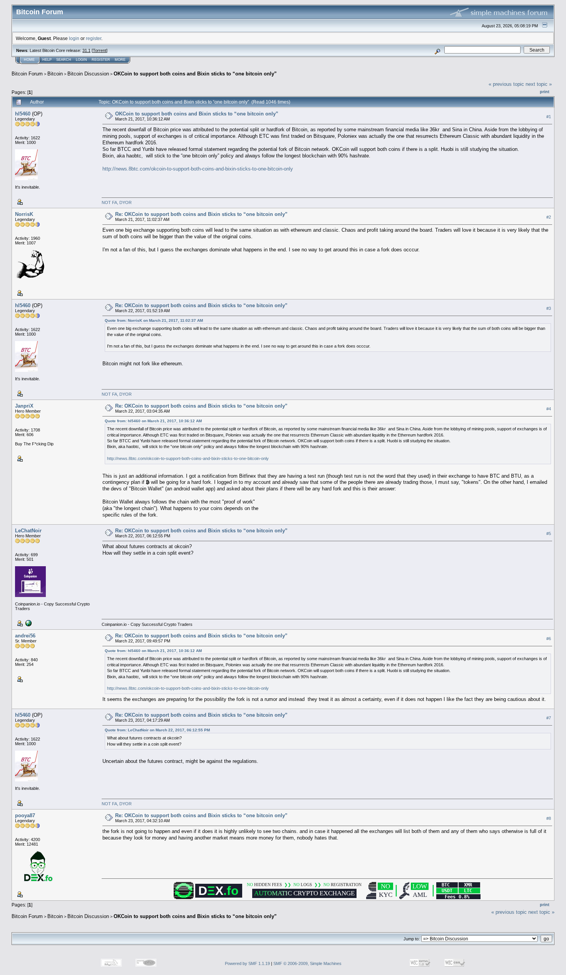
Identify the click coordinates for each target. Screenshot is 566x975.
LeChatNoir (28, 530)
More (120, 60)
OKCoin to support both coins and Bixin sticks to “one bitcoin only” (195, 74)
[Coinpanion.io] (28, 622)
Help (47, 60)
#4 (548, 408)
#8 (548, 818)
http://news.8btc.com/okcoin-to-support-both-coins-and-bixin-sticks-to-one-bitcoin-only (197, 169)
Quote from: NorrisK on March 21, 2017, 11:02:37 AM (154, 320)
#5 (548, 533)
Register (101, 60)
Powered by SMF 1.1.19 (247, 963)
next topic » (539, 84)
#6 (548, 638)
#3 (548, 308)
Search (63, 60)
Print (544, 91)
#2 (548, 217)
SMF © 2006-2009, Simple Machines (307, 963)
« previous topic (506, 84)
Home (29, 60)
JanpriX (24, 406)
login (74, 38)
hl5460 (22, 114)
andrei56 (25, 636)
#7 (548, 718)
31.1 (86, 50)
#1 (548, 116)
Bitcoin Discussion (88, 74)
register (93, 38)
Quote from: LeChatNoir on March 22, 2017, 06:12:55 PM (157, 730)
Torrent (99, 50)
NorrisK (24, 214)
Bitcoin (55, 74)
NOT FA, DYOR (117, 202)
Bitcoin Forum (27, 74)
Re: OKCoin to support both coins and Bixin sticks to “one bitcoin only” (201, 214)
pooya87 (25, 815)
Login (81, 60)
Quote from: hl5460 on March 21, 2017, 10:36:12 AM (153, 421)
